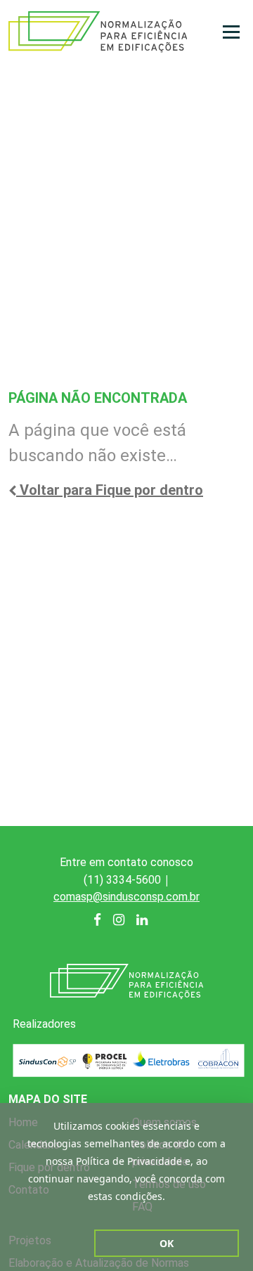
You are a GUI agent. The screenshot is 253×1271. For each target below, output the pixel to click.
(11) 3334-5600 (122, 879)
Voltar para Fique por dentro (109, 490)
